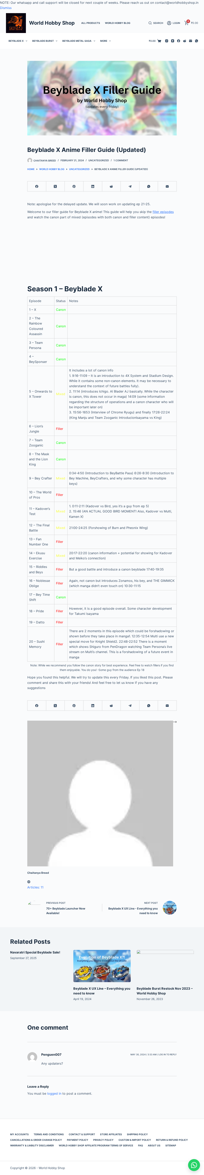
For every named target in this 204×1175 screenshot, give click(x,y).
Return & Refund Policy (172, 1139)
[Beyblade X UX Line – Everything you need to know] (101, 966)
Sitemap (170, 1145)
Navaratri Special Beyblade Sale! (35, 952)
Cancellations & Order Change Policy (36, 1139)
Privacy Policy (103, 1139)
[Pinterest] (74, 186)
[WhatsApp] (196, 40)
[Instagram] (166, 40)
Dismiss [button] (6, 8)
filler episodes (163, 212)
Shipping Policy (137, 1134)
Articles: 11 (35, 887)
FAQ (140, 1145)
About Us (154, 1145)
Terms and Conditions (49, 1134)
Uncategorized (98, 160)
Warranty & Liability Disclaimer (32, 1145)
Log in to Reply (168, 1054)
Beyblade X (16, 40)
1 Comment (121, 160)
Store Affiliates (111, 1134)
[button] (194, 1165)
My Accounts (19, 1134)
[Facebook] (178, 40)
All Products (90, 22)
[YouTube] (172, 40)
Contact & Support (82, 1134)
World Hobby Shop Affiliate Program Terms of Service (96, 1145)
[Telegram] (130, 186)
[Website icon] (28, 882)
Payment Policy (77, 1139)
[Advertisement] (102, 250)
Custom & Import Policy (135, 1139)
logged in (54, 1093)
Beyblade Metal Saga (76, 40)
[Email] (190, 40)
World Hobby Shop (52, 23)
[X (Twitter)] (55, 186)
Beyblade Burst (43, 40)
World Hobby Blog (117, 22)
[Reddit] (184, 40)
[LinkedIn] (92, 186)
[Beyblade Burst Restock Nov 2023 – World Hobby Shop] (165, 966)
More (103, 40)
